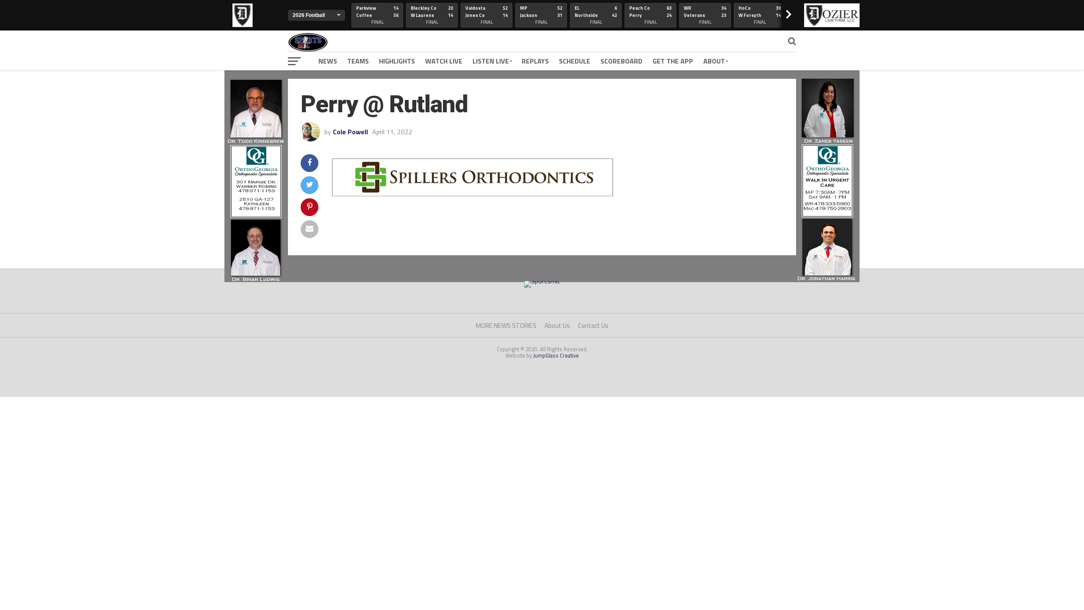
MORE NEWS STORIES (506, 325)
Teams (358, 61)
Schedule (574, 61)
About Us (557, 325)
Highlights (397, 61)
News (327, 61)
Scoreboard (621, 61)
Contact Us (593, 325)
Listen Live (491, 61)
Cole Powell (350, 132)
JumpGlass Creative (556, 355)
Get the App (673, 61)
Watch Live (443, 61)
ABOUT (714, 61)
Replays (535, 61)
